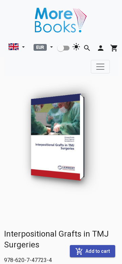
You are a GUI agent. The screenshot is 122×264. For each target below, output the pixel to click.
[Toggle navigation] (100, 66)
